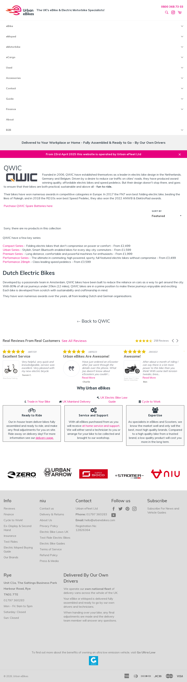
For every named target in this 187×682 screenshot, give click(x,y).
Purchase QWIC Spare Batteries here (28, 206)
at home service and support (100, 426)
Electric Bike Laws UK (54, 532)
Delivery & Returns (52, 514)
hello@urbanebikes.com (100, 520)
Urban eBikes (20, 676)
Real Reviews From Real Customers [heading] (31, 340)
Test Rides (11, 541)
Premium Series (13, 254)
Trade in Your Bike (38, 401)
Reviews (9, 508)
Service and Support (93, 415)
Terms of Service (51, 549)
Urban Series (11, 250)
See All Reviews (74, 341)
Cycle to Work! (13, 520)
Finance (9, 514)
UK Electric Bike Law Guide (113, 399)
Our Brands (11, 557)
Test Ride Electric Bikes (55, 537)
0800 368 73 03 (172, 6)
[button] (173, 340)
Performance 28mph (16, 262)
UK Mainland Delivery (76, 401)
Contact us (47, 508)
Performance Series (16, 258)
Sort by (157, 211)
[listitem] (30, 367)
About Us (46, 520)
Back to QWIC (95, 321)
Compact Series (13, 246)
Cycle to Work (151, 401)
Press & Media (49, 561)
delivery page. (45, 438)
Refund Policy (49, 555)
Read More (88, 377)
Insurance (10, 536)
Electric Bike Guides (52, 543)
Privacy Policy (49, 526)
